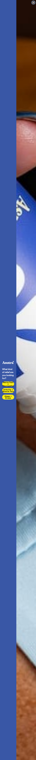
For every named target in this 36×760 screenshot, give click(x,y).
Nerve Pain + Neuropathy (8, 384)
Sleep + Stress (8, 397)
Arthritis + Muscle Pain (8, 390)
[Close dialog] (33, 2)
